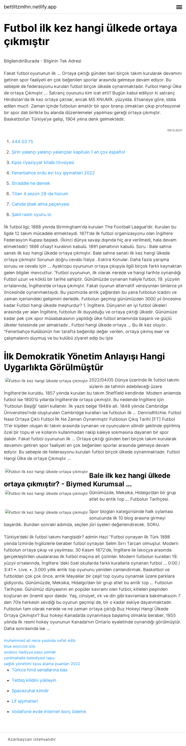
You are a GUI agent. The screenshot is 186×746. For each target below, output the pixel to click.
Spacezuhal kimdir (30, 690)
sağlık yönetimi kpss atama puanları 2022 (42, 663)
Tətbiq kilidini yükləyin (34, 680)
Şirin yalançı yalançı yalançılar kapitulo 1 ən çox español (68, 152)
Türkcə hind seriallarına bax (40, 669)
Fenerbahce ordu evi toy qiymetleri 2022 (53, 172)
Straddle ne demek (31, 183)
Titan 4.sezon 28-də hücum (40, 193)
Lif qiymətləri (25, 701)
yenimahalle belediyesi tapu (29, 657)
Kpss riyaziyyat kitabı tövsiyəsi (43, 162)
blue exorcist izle (19, 646)
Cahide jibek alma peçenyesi (40, 204)
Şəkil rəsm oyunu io (31, 214)
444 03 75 (22, 141)
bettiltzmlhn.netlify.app (30, 6)
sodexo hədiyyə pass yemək (30, 652)
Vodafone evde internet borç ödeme (49, 711)
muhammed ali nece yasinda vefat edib (40, 640)
